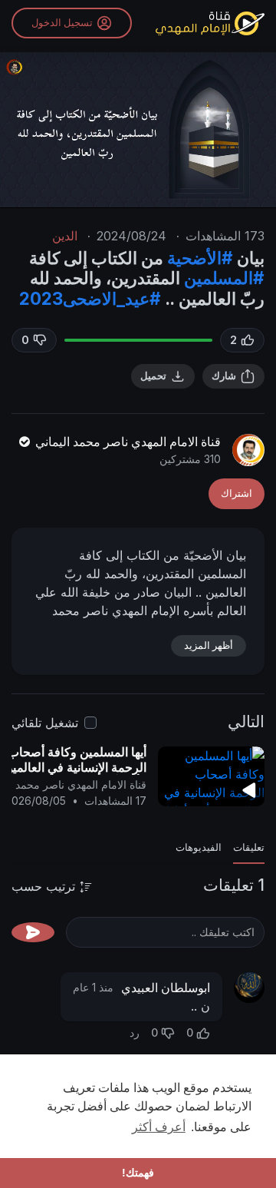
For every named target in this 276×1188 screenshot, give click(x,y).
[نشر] (33, 932)
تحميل (153, 376)
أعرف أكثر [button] (159, 1126)
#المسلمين (224, 277)
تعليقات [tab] (248, 847)
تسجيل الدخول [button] (62, 22)
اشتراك (236, 493)
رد (135, 1032)
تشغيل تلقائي (45, 722)
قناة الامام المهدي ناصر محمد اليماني (126, 441)
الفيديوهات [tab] (199, 847)
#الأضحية (200, 257)
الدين (64, 235)
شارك (224, 376)
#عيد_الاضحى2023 (90, 298)
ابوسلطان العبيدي (165, 987)
